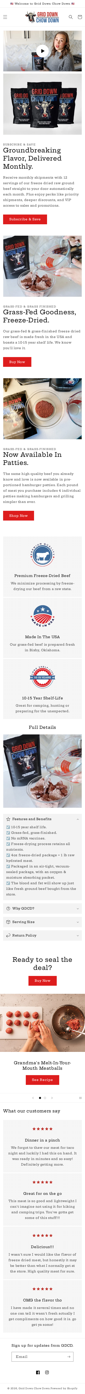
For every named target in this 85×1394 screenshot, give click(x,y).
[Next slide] (52, 1098)
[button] (5, 17)
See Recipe (42, 1080)
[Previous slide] (33, 1098)
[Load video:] (42, 51)
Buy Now (17, 362)
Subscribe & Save (25, 219)
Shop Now (18, 516)
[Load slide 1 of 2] (40, 1097)
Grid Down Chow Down (35, 1388)
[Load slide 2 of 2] (44, 1097)
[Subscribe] (68, 1357)
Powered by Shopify (64, 1388)
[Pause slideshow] (80, 1098)
